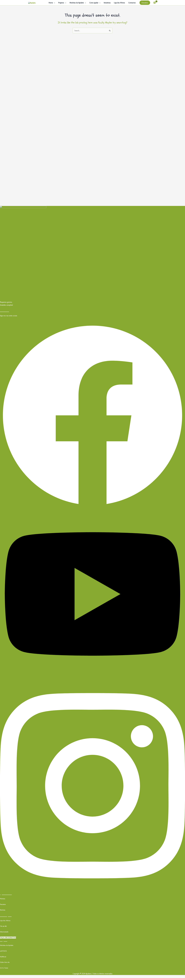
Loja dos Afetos (119, 3)
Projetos (61, 3)
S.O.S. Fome (4, 968)
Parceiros (3, 904)
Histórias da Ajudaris (77, 3)
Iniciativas (107, 3)
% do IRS (4, 926)
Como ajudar (93, 3)
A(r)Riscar (3, 957)
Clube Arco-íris (5, 962)
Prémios (2, 899)
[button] (54, 2)
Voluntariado (4, 932)
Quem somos (6, 893)
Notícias (2, 910)
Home (51, 3)
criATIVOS (3, 951)
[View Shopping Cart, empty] (154, 3)
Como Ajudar (6, 915)
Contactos (132, 3)
